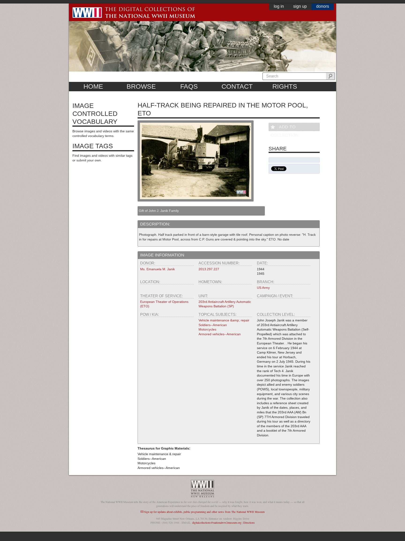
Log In (279, 6)
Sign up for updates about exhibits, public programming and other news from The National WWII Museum (204, 512)
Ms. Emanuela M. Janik (157, 269)
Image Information (162, 255)
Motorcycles (207, 329)
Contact (237, 86)
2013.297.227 (209, 269)
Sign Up (300, 6)
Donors (322, 6)
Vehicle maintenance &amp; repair (224, 320)
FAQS (189, 86)
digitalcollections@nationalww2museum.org (216, 522)
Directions (249, 522)
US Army (263, 288)
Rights (284, 86)
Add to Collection (285, 128)
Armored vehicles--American (220, 334)
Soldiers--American (213, 325)
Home (93, 86)
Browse (141, 86)
